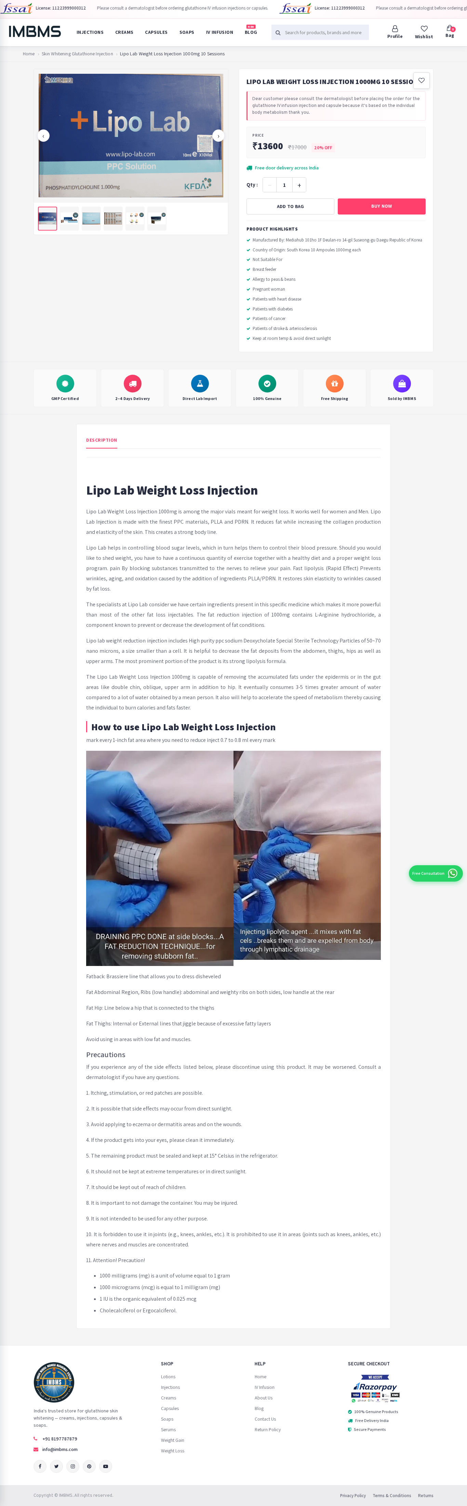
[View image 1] (47, 219)
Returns (425, 1495)
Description (101, 440)
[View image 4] (113, 219)
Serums (168, 1429)
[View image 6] (156, 219)
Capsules (156, 32)
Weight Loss (172, 1451)
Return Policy (268, 1429)
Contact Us (265, 1419)
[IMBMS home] (34, 31)
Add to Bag (290, 206)
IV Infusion (219, 32)
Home (29, 54)
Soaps (187, 32)
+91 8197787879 (59, 1439)
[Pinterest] (89, 1466)
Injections (90, 32)
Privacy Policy (353, 1495)
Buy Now (381, 206)
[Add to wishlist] (421, 80)
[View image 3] (91, 219)
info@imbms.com (60, 1449)
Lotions (168, 1376)
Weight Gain (172, 1440)
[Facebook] (40, 1466)
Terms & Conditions (392, 1495)
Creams (124, 32)
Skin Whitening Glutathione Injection (77, 54)
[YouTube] (105, 1466)
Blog (251, 30)
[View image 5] (135, 219)
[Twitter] (56, 1466)
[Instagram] (72, 1466)
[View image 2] (69, 219)
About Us (263, 1398)
